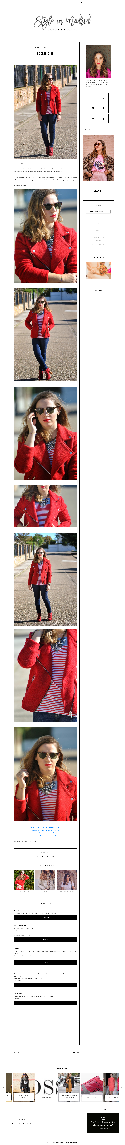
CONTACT (53, 3)
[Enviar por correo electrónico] (53, 856)
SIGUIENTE (15, 1053)
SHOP (73, 3)
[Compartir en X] (43, 856)
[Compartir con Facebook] (38, 856)
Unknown (18, 993)
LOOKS (98, 234)
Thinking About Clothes (22, 935)
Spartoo (52, 835)
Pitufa (16, 910)
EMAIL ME (98, 230)
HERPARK (75, 1142)
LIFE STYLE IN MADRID (98, 244)
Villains (98, 190)
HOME (43, 3)
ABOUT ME (63, 3)
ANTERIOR (75, 1053)
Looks (45, 60)
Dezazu (17, 948)
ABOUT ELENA (98, 227)
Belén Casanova (20, 926)
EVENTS (98, 240)
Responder (45, 917)
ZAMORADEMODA (98, 237)
